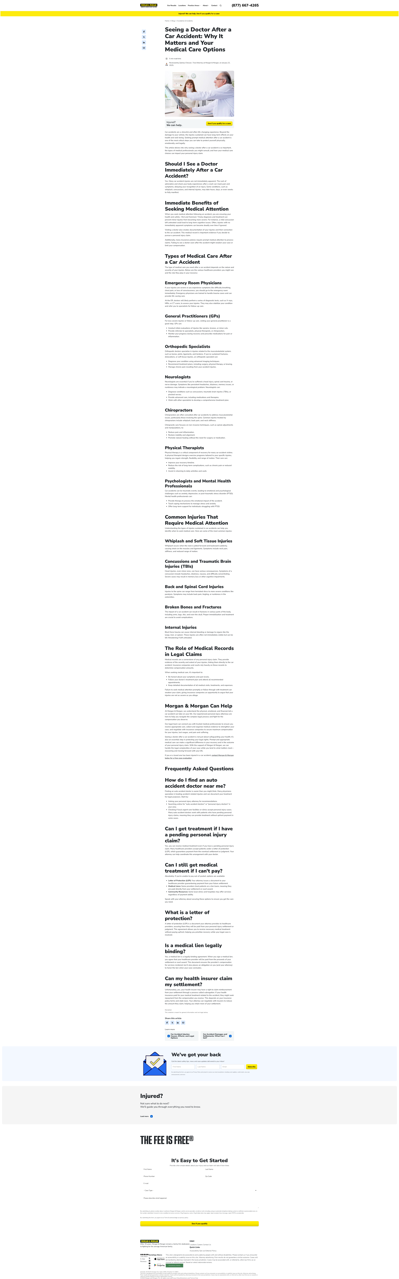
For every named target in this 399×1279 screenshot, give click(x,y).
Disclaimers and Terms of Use (189, 1278)
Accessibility (194, 1251)
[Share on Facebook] (144, 32)
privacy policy (184, 1218)
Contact (214, 5)
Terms (166, 1218)
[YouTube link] (149, 1263)
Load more (144, 1116)
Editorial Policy (211, 1251)
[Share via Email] (144, 48)
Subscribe (252, 1067)
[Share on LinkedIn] (144, 42)
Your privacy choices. (174, 1265)
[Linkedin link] (149, 1268)
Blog (173, 21)
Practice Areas (193, 5)
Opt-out (202, 1251)
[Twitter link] (149, 1258)
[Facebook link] (149, 1261)
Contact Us (207, 1245)
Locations (182, 5)
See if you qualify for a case (219, 123)
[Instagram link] (149, 1266)
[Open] (220, 5)
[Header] (148, 5)
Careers (200, 1245)
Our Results (171, 5)
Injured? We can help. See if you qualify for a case (199, 14)
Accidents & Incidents (185, 21)
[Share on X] (144, 37)
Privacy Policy (197, 1072)
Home (167, 21)
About (205, 5)
